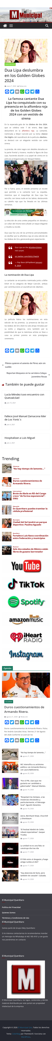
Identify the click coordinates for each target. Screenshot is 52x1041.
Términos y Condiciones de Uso (15, 918)
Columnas (8, 702)
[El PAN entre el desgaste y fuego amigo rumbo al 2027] (10, 862)
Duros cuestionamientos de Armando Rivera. (24, 709)
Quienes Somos (8, 912)
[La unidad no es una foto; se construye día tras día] (10, 849)
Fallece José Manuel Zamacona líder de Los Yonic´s (25, 418)
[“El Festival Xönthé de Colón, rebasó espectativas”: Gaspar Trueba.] (10, 834)
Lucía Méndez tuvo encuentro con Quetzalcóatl (24, 396)
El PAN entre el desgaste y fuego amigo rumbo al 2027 (34, 860)
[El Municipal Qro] (26, 9)
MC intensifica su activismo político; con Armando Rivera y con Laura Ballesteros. (33, 767)
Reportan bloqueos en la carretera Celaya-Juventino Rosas (27, 375)
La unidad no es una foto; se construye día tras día (32, 846)
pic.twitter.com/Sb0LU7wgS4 (27, 256)
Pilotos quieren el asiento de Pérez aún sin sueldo (25, 365)
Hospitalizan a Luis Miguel (20, 438)
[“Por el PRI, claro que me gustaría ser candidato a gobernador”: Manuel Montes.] (10, 785)
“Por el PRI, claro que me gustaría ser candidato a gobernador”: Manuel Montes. (33, 783)
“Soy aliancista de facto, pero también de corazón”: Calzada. (33, 874)
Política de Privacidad (11, 907)
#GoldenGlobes (35, 247)
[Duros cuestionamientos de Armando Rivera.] (26, 685)
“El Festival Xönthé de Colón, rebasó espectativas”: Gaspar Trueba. (32, 832)
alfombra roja (28, 130)
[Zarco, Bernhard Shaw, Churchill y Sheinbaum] (10, 819)
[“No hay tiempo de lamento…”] (10, 754)
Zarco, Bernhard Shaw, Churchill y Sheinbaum (34, 817)
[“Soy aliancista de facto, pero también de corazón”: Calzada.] (10, 876)
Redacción (23, 86)
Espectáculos (10, 64)
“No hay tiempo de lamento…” (33, 752)
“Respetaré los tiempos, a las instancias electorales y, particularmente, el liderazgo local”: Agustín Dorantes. (32, 801)
